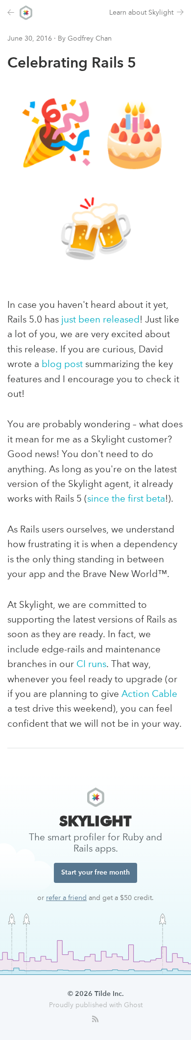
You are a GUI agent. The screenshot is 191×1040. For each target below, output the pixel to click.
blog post (62, 365)
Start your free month (95, 872)
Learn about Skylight (141, 12)
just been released (100, 320)
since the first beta (126, 499)
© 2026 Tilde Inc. (96, 994)
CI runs (91, 665)
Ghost (133, 1005)
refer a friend (66, 898)
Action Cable (149, 694)
